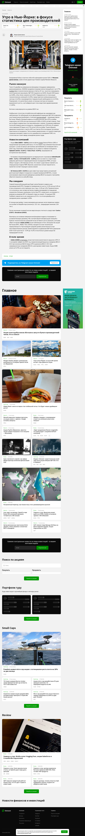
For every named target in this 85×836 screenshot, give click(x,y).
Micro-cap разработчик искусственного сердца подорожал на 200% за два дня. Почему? (46, 695)
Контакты (21, 818)
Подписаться (54, 262)
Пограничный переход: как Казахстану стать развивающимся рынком (26, 505)
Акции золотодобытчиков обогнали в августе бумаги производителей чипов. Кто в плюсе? (31, 333)
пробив (11, 91)
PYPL (42, 364)
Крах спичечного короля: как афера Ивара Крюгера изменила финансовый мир (16, 460)
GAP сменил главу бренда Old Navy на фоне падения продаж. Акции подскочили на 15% (45, 526)
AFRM (46, 364)
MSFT (9, 518)
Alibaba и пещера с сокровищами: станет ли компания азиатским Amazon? (44, 418)
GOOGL (13, 518)
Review (48, 2)
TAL (38, 435)
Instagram (37, 823)
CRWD (12, 761)
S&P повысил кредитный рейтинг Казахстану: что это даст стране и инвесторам (14, 782)
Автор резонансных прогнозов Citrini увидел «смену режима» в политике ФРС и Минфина (15, 526)
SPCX (4, 366)
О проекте (21, 813)
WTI (34, 464)
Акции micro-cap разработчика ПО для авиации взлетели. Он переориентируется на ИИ (46, 682)
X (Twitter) (37, 820)
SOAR (34, 686)
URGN (4, 686)
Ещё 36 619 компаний (70, 132)
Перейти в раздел (31, 578)
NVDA (34, 364)
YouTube (37, 816)
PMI (34, 699)
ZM (4, 774)
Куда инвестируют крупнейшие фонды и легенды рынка (20, 591)
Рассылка (21, 823)
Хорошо (64, 831)
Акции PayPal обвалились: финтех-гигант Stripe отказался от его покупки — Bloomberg (16, 431)
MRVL (38, 364)
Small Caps (32, 2)
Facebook (37, 818)
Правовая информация (25, 820)
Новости (16, 2)
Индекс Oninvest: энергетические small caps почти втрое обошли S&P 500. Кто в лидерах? (46, 460)
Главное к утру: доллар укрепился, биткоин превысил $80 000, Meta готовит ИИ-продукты (44, 769)
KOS (41, 464)
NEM (11, 337)
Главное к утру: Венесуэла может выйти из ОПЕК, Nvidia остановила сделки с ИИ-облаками (44, 514)
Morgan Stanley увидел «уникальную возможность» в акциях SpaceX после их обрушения (15, 362)
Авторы (21, 816)
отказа (40, 143)
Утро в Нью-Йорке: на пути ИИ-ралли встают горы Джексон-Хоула (45, 361)
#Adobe (6, 256)
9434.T (16, 761)
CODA (4, 674)
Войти (79, 2)
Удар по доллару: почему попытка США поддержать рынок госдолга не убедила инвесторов (46, 782)
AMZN (5, 518)
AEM (8, 337)
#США (11, 256)
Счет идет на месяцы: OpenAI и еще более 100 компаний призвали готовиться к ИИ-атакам (15, 514)
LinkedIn (37, 825)
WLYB (41, 435)
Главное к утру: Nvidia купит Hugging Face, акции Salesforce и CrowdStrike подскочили (27, 757)
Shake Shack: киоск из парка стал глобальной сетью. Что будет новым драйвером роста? (30, 407)
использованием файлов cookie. (24, 833)
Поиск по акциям (24, 2)
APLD (4, 699)
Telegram (37, 813)
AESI (44, 464)
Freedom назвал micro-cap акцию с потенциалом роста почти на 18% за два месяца (30, 670)
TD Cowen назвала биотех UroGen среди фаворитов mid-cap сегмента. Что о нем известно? (15, 682)
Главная (4, 10)
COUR (45, 435)
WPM (4, 337)
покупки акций (41, 117)
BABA (34, 423)
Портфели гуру (41, 2)
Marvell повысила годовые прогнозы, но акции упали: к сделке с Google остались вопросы (15, 418)
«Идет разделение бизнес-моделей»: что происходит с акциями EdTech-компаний (45, 431)
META (34, 774)
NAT (38, 464)
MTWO (38, 686)
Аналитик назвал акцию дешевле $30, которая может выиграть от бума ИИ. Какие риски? (16, 695)
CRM (4, 761)
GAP (34, 530)
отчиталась (23, 240)
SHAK (4, 410)
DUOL (34, 435)
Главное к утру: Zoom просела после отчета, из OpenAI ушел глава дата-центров (15, 769)
